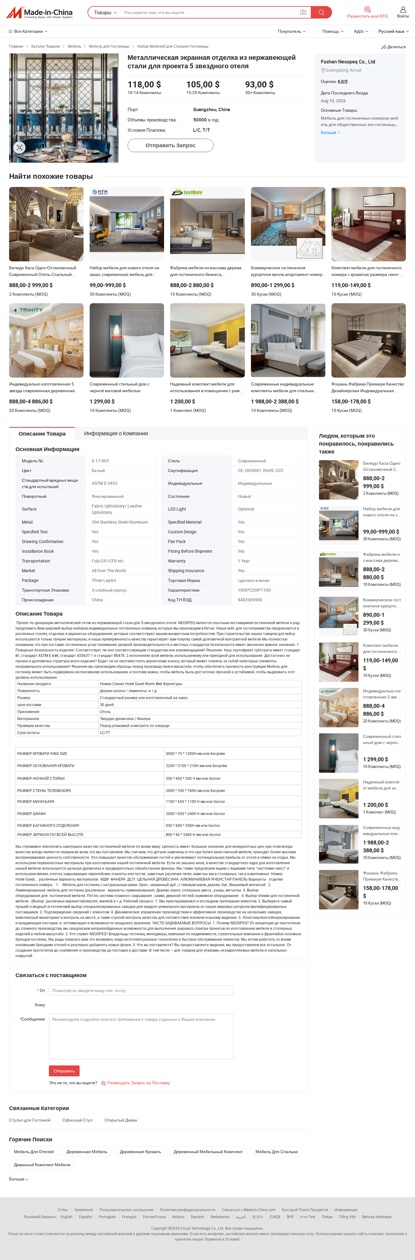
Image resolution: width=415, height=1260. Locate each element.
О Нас (63, 1209)
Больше (328, 132)
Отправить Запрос (171, 145)
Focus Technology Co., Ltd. (202, 1228)
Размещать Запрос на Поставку (135, 1082)
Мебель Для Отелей (34, 1151)
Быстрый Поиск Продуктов (305, 1209)
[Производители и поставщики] (39, 12)
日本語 (274, 1216)
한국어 (257, 1216)
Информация (346, 1209)
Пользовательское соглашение (127, 1209)
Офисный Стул (77, 1120)
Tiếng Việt (347, 1216)
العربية (241, 1216)
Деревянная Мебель (87, 1151)
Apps (359, 31)
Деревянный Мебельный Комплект (208, 1151)
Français (129, 1216)
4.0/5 (343, 81)
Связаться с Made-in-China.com (249, 1209)
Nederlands (220, 1216)
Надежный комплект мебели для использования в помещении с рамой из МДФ (381, 785)
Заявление (83, 1209)
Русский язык (154, 1216)
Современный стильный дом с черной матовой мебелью (382, 739)
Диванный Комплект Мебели (42, 1164)
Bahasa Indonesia (377, 1216)
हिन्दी (290, 1216)
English (66, 1216)
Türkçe (327, 1216)
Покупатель (289, 31)
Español (85, 1216)
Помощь (330, 31)
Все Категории (28, 31)
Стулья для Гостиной (29, 1120)
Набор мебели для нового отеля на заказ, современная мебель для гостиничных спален (381, 512)
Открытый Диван (121, 1120)
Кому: (40, 1004)
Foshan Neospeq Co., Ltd (348, 61)
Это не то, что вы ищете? (73, 1082)
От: (41, 990)
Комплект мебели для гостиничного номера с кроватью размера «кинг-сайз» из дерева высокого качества (382, 648)
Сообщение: (32, 1019)
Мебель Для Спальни (277, 1151)
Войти (403, 16)
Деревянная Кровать (140, 1151)
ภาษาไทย (307, 1216)
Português (107, 1216)
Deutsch (197, 1216)
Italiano (178, 1216)
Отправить (64, 1071)
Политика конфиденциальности (187, 1209)
